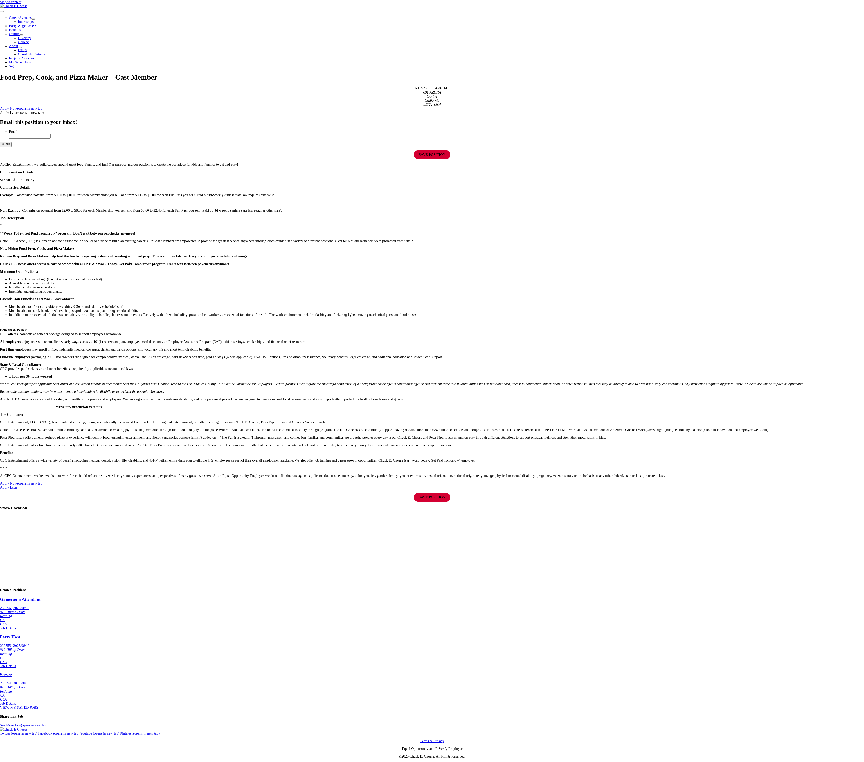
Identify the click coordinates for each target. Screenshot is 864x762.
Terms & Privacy (432, 741)
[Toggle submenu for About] (20, 47)
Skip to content (10, 2)
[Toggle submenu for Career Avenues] (33, 19)
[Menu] (2, 11)
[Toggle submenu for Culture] (21, 35)
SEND (6, 144)
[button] (22, 112)
